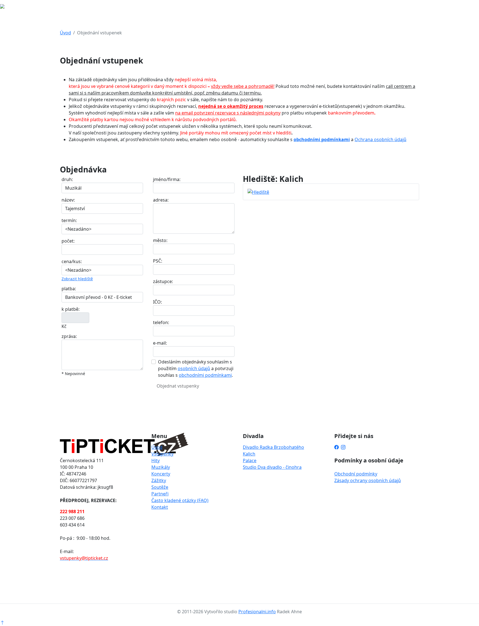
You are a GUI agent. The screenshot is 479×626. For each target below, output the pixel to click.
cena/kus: (72, 261)
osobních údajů (194, 368)
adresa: (161, 200)
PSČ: (157, 261)
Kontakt (159, 507)
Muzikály (160, 467)
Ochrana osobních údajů (380, 139)
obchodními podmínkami (322, 139)
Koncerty (160, 474)
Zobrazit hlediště (77, 278)
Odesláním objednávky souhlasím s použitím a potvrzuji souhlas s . (195, 368)
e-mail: (160, 343)
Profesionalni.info (257, 612)
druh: (67, 179)
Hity (155, 460)
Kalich (249, 454)
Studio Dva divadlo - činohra (272, 467)
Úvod (65, 33)
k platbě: (71, 309)
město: (160, 240)
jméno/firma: (166, 179)
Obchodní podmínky (355, 474)
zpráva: (69, 336)
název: (68, 200)
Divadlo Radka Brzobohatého (273, 447)
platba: (69, 289)
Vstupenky (162, 454)
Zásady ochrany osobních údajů (367, 480)
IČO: (157, 302)
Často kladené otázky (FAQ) (179, 500)
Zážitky (158, 480)
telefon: (161, 322)
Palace (249, 460)
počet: (68, 241)
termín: (69, 220)
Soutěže (159, 487)
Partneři (160, 494)
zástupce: (163, 281)
